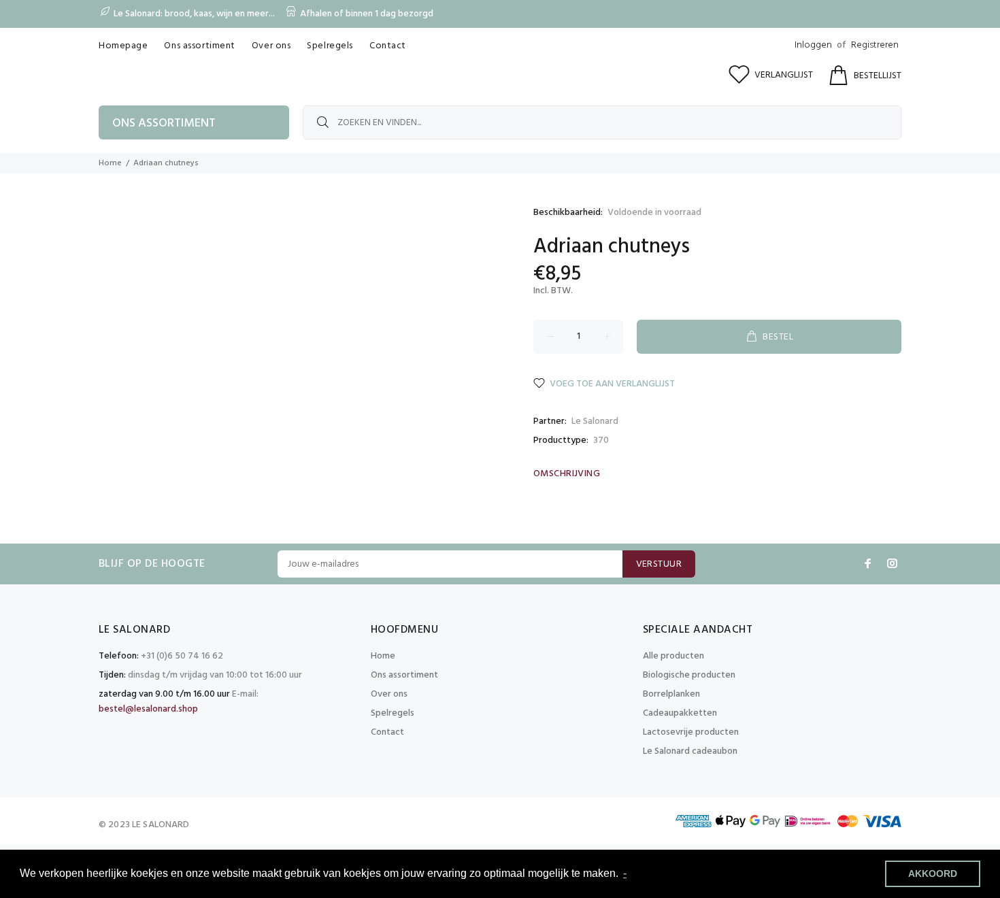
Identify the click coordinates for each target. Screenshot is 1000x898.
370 (601, 440)
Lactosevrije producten (691, 732)
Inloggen (813, 45)
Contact (387, 732)
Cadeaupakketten (680, 713)
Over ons (389, 694)
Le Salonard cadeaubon (690, 751)
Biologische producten (689, 675)
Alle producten (673, 656)
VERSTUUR (659, 564)
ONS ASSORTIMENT (164, 123)
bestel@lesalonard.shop (148, 709)
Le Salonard (594, 421)
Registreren (875, 45)
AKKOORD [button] (932, 873)
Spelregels (392, 713)
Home (110, 163)
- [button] (625, 873)
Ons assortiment (404, 675)
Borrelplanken (671, 694)
